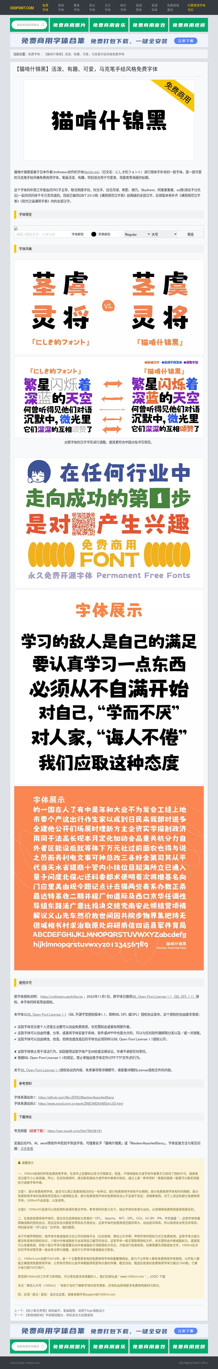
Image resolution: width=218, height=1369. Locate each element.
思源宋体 (155, 7)
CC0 (139, 1218)
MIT (121, 1218)
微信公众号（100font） (42, 1285)
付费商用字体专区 (196, 7)
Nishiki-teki (91, 171)
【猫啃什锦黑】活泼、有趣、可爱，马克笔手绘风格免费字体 (84, 54)
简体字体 (61, 7)
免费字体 (45, 7)
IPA (159, 1218)
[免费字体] (22, 8)
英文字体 (92, 7)
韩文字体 (123, 7)
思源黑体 (139, 7)
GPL (130, 1218)
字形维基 (170, 1218)
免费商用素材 (173, 7)
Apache (110, 1218)
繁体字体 (77, 7)
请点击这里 (57, 1294)
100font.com (32, 1363)
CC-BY (149, 1218)
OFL (98, 1218)
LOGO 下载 (157, 1276)
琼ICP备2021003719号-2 (193, 1363)
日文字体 (108, 7)
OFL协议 (41, 1227)
